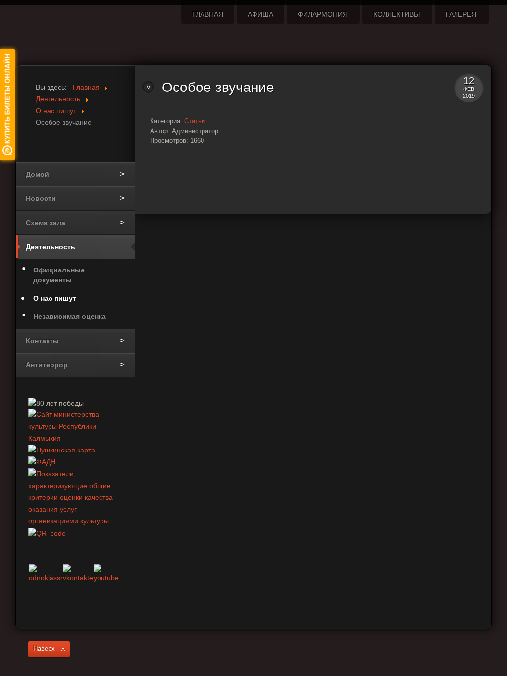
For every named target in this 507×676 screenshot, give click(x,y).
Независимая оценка (69, 316)
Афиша (260, 14)
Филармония (323, 14)
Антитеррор (47, 365)
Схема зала (45, 222)
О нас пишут (54, 298)
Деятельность (50, 247)
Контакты (42, 341)
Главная (207, 14)
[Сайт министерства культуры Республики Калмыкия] (75, 426)
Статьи (194, 121)
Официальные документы (59, 275)
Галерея (461, 14)
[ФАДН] (41, 462)
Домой (37, 174)
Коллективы (396, 14)
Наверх (44, 648)
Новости (41, 198)
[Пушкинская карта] (61, 450)
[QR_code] (47, 533)
